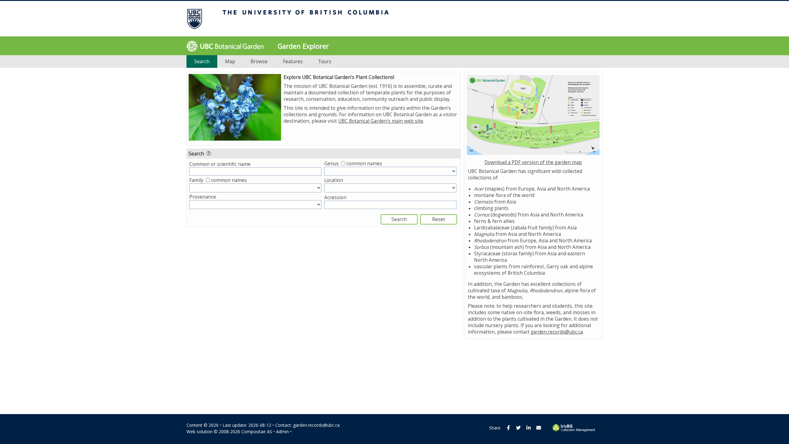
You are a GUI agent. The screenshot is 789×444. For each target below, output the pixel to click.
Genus (331, 163)
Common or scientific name (220, 164)
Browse (259, 61)
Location (333, 180)
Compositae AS (256, 431)
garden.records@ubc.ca (557, 332)
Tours (324, 61)
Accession (335, 197)
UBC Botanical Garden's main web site (380, 121)
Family (196, 180)
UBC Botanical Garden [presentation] (225, 47)
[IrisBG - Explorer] (575, 430)
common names (364, 163)
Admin (282, 431)
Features (293, 61)
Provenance (202, 197)
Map (230, 61)
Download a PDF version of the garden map (533, 162)
